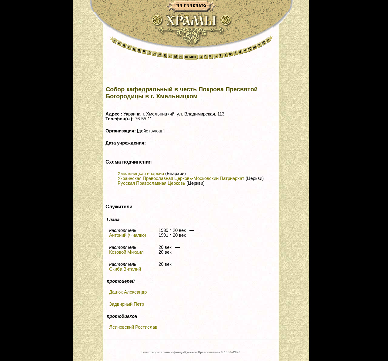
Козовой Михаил (126, 252)
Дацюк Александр (128, 292)
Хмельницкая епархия (141, 173)
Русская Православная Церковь (151, 183)
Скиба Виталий (125, 269)
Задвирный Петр (126, 304)
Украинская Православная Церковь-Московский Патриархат (181, 178)
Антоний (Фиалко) (127, 235)
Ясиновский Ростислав (133, 327)
